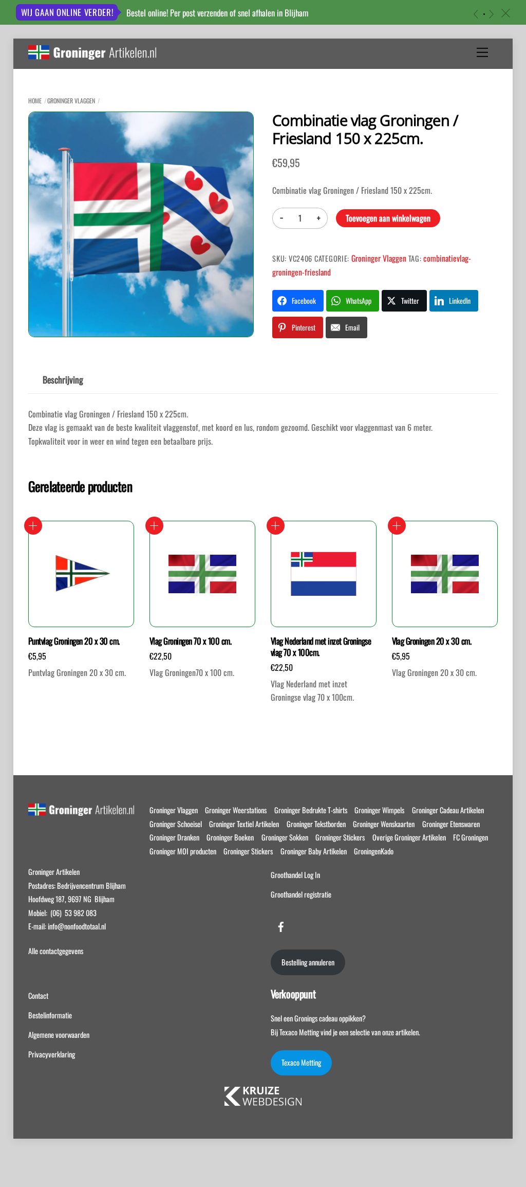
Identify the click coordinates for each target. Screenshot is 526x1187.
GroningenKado (373, 851)
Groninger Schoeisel (175, 823)
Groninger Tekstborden (316, 823)
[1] (484, 14)
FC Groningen (470, 837)
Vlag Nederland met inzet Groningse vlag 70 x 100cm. (321, 646)
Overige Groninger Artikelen (409, 837)
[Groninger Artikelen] (92, 54)
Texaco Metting (301, 1062)
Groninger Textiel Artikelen (244, 823)
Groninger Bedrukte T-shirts (310, 810)
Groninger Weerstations (236, 810)
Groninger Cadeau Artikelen (448, 810)
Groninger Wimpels (379, 810)
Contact (38, 995)
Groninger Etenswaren (451, 823)
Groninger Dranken (174, 837)
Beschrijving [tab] (63, 379)
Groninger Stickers (340, 837)
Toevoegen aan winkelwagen (388, 218)
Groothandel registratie (301, 894)
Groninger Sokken (284, 837)
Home (35, 100)
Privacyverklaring (51, 1054)
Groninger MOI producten (182, 851)
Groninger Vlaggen (71, 100)
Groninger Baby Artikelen (313, 851)
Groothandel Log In (295, 874)
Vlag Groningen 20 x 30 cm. (432, 641)
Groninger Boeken (230, 837)
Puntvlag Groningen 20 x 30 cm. (74, 641)
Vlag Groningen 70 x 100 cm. (190, 641)
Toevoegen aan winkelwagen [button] (33, 526)
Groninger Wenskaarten (384, 823)
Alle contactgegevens (55, 950)
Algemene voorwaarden (58, 1034)
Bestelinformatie (50, 1015)
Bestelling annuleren (307, 962)
